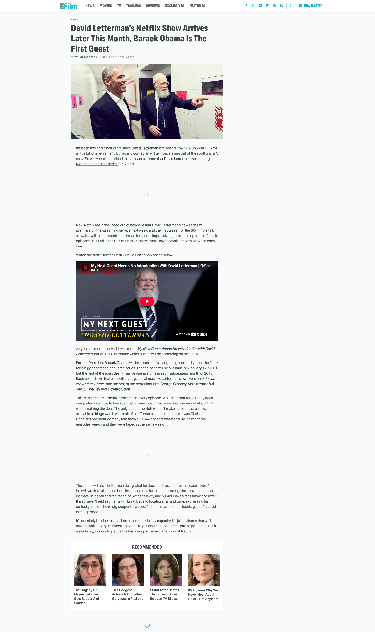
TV (119, 6)
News (74, 19)
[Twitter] (253, 6)
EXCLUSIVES (174, 6)
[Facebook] (246, 6)
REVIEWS (153, 6)
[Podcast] (290, 6)
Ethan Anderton (86, 57)
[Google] (274, 6)
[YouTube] (260, 6)
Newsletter (313, 6)
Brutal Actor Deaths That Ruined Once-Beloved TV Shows (164, 594)
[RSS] (281, 6)
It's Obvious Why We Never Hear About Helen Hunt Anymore (203, 594)
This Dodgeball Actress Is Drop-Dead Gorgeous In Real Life (128, 594)
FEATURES (197, 6)
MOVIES (106, 6)
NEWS (90, 6)
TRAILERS (133, 6)
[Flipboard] (267, 6)
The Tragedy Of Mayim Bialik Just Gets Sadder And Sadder (87, 596)
